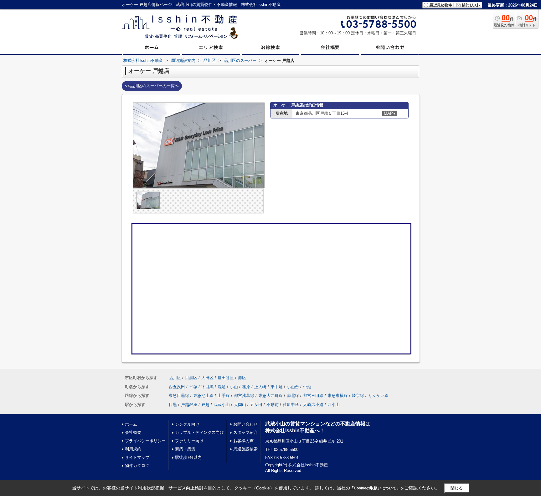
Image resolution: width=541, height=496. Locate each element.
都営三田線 (313, 395)
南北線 (293, 395)
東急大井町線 (270, 395)
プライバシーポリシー (145, 440)
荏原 (246, 386)
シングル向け (187, 424)
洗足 (222, 386)
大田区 (207, 377)
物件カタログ (137, 465)
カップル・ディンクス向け (199, 432)
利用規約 (133, 449)
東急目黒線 (179, 395)
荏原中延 (291, 404)
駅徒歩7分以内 (188, 457)
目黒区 (191, 377)
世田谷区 (226, 377)
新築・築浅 (185, 449)
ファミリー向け (189, 440)
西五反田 (177, 386)
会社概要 (133, 432)
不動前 (272, 404)
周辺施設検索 (245, 449)
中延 (307, 386)
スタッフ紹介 (245, 432)
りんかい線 (378, 395)
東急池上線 (203, 395)
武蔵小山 (222, 404)
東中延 (276, 386)
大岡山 (240, 404)
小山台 (293, 386)
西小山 (333, 404)
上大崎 (260, 386)
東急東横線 (337, 395)
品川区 (175, 377)
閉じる (457, 488)
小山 (234, 386)
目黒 (173, 404)
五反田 (256, 404)
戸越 (205, 404)
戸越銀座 (189, 404)
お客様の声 (243, 440)
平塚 (193, 386)
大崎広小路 (313, 404)
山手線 (224, 395)
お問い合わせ (245, 424)
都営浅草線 (244, 395)
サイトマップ (137, 457)
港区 (242, 377)
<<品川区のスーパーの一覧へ (152, 85)
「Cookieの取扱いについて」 (375, 488)
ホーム (131, 424)
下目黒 (207, 386)
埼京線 (358, 395)
